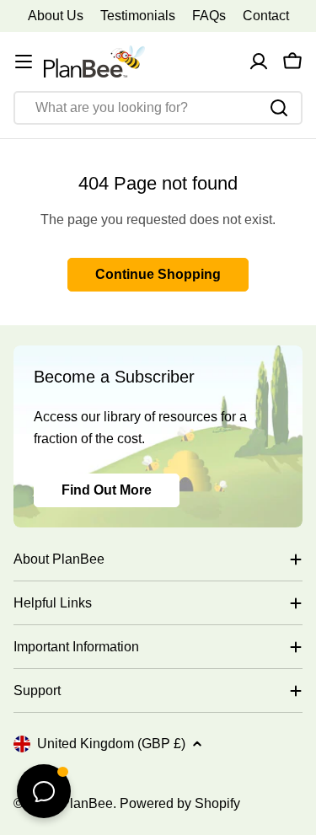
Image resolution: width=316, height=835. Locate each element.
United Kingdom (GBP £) (111, 743)
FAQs (209, 15)
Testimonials (137, 15)
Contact (266, 15)
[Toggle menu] (23, 61)
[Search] (279, 108)
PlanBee (87, 803)
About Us (55, 15)
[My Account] (259, 61)
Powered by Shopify (180, 803)
